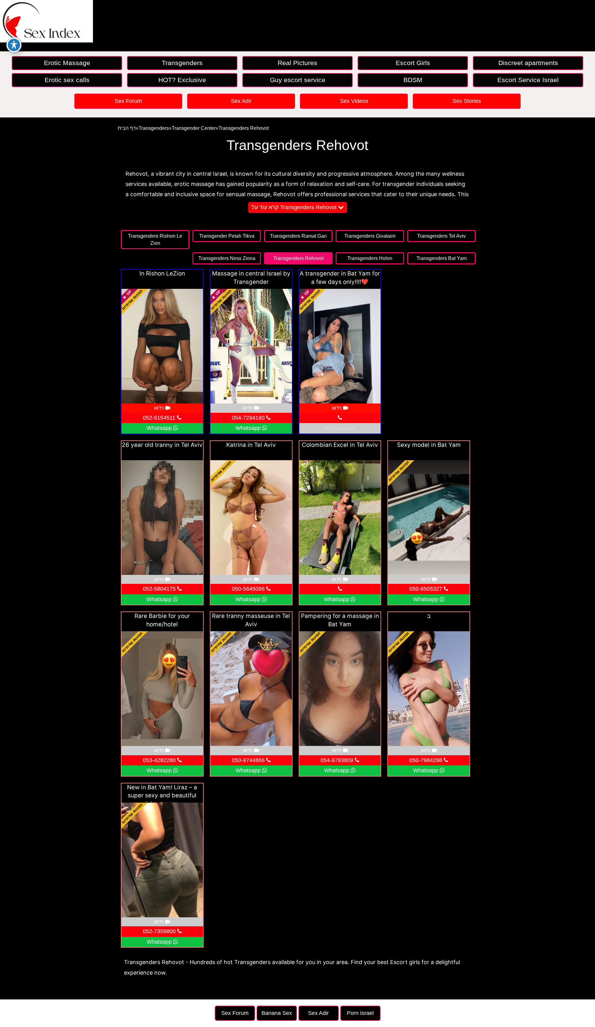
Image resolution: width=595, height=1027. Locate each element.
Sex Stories (466, 101)
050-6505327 (426, 589)
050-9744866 (249, 760)
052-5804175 (160, 589)
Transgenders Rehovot (243, 128)
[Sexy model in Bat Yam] (428, 517)
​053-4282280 (160, 760)
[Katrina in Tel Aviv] (251, 517)
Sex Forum (128, 101)
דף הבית (127, 128)
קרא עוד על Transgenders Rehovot (295, 207)
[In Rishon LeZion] (162, 346)
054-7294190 (249, 418)
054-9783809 (337, 760)
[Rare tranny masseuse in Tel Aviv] (251, 688)
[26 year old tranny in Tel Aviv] (162, 517)
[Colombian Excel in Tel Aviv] (340, 517)
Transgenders (154, 128)
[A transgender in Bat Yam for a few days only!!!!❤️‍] (340, 346)
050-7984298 (426, 760)
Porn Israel (360, 1013)
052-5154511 (160, 418)
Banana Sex (277, 1013)
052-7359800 (160, 931)
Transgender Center (194, 128)
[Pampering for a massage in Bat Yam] (340, 688)
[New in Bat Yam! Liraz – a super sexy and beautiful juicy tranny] (162, 860)
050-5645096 (249, 589)
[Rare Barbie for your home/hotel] (162, 688)
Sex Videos (354, 101)
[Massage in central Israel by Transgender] (251, 346)
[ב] (428, 688)
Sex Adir (241, 101)
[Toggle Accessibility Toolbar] (14, 44)
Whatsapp (160, 428)
